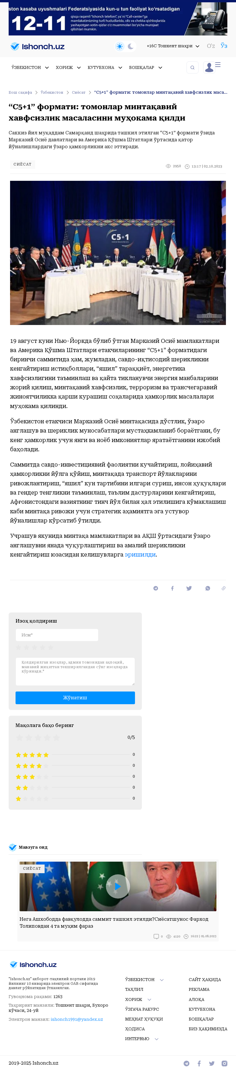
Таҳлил (134, 989)
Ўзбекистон (52, 93)
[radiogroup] (35, 647)
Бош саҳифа (20, 93)
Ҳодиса (135, 1029)
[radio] (18, 647)
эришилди (140, 554)
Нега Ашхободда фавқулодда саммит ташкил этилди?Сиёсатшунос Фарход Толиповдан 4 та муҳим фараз (114, 922)
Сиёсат (78, 93)
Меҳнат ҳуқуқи (144, 1019)
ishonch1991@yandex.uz (77, 1019)
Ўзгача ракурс (142, 1009)
